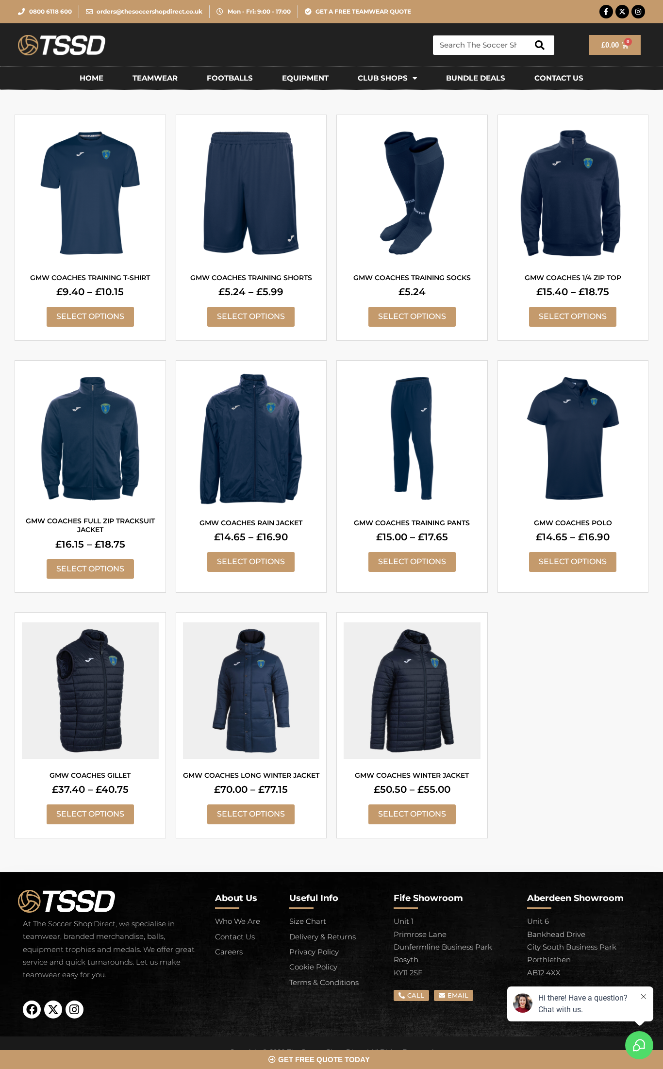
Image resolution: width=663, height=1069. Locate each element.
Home (91, 78)
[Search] (539, 45)
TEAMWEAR (155, 78)
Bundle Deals (475, 78)
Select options (90, 316)
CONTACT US (558, 78)
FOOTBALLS (230, 78)
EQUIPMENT (305, 78)
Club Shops (383, 78)
